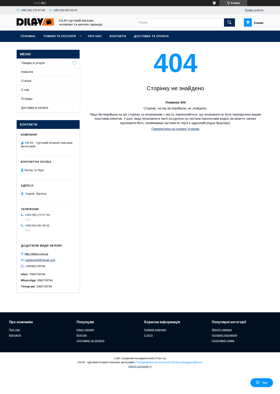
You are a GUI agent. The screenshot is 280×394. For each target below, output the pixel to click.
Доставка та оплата (151, 36)
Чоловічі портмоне (224, 335)
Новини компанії (155, 329)
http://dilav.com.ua (36, 253)
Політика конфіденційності (185, 362)
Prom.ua (161, 358)
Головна (28, 36)
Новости (27, 72)
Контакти (118, 36)
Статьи (26, 81)
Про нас (95, 36)
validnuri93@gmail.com (40, 260)
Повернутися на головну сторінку (176, 129)
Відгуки (82, 335)
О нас (25, 90)
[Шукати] (229, 22)
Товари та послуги (59, 36)
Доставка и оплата (34, 107)
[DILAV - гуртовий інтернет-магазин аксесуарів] (35, 25)
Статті (148, 335)
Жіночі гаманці (222, 329)
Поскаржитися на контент (151, 362)
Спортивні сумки (223, 340)
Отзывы (26, 98)
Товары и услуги (33, 63)
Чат (265, 382)
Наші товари (85, 329)
